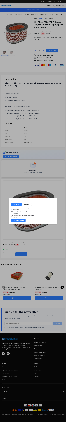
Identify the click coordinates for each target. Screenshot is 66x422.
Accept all (17, 204)
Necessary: (16, 209)
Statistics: (15, 213)
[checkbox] (11, 209)
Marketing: (16, 217)
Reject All (27, 204)
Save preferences (19, 220)
